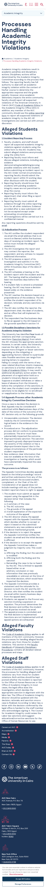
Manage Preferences (23, 884)
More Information (16, 874)
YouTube (25, 766)
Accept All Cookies (23, 879)
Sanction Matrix (20, 339)
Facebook (4, 766)
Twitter (32, 766)
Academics (8, 59)
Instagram (11, 766)
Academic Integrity (21, 59)
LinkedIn (18, 766)
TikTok (39, 766)
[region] (23, 875)
